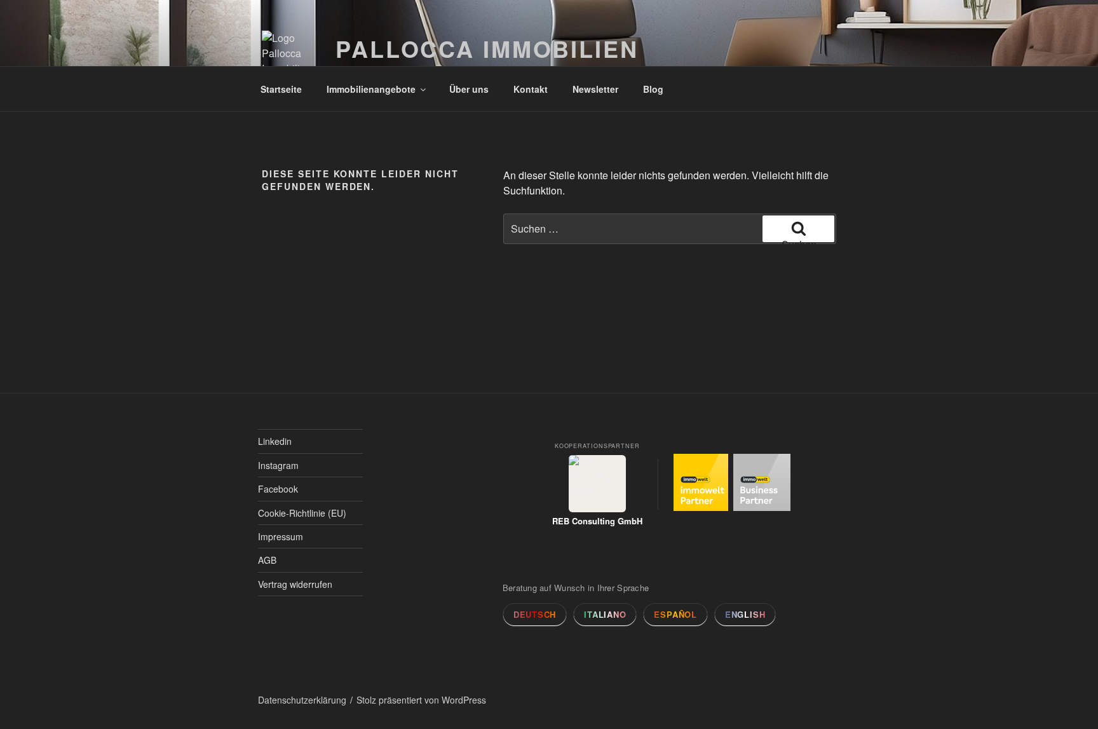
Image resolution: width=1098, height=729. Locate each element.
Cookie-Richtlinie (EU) (302, 513)
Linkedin (275, 441)
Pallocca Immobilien (487, 48)
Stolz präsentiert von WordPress (421, 699)
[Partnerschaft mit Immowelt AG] (702, 484)
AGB (267, 560)
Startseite (281, 89)
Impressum (280, 536)
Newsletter (595, 89)
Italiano (605, 614)
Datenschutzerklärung (302, 699)
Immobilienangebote (371, 89)
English (745, 614)
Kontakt (530, 89)
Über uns (469, 89)
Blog (653, 89)
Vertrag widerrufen (295, 584)
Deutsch (534, 614)
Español (675, 614)
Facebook (278, 488)
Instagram (278, 465)
